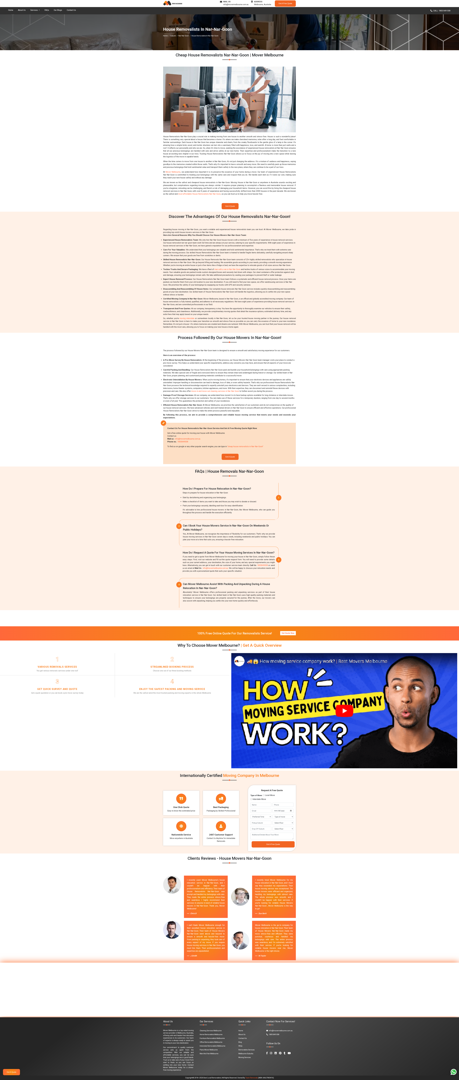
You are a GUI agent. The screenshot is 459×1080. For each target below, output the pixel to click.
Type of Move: (213, 513)
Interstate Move (242, 513)
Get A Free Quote (231, 559)
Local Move (226, 513)
